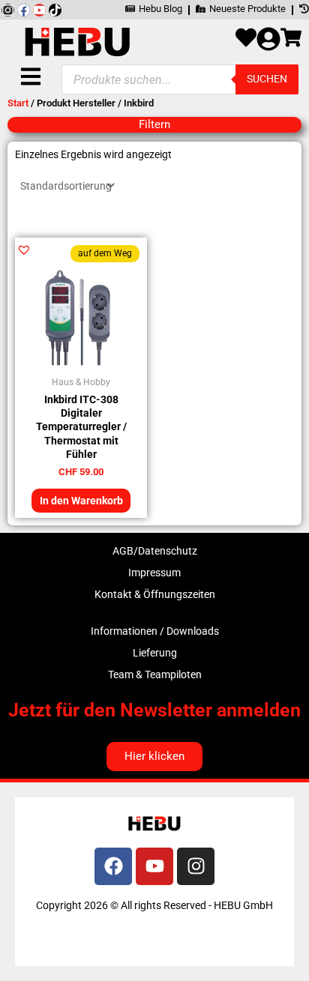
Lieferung (155, 653)
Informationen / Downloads (155, 631)
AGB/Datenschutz (154, 551)
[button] (24, 249)
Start (18, 103)
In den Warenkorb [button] (81, 501)
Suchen (267, 79)
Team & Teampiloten (155, 674)
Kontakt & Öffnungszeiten (154, 594)
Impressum (154, 573)
